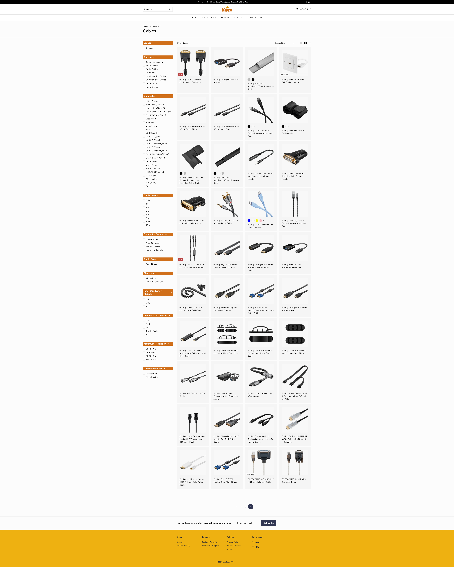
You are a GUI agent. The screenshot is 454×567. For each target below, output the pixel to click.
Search (180, 542)
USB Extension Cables (156, 76)
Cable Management (154, 62)
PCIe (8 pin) (151, 179)
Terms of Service (234, 546)
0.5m (148, 200)
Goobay (149, 48)
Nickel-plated (152, 377)
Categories (209, 18)
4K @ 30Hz (151, 356)
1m (147, 204)
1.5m (148, 207)
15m (148, 225)
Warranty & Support (210, 546)
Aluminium (151, 278)
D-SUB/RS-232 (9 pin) (156, 115)
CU (147, 299)
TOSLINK (150, 122)
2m (147, 211)
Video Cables (152, 65)
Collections (154, 26)
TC (147, 306)
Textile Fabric (152, 331)
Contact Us (255, 18)
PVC (148, 324)
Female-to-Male (153, 246)
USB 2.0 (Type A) (153, 136)
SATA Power (151, 165)
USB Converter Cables (156, 80)
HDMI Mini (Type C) (155, 104)
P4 (147, 186)
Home (195, 18)
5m (147, 218)
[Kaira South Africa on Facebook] (253, 546)
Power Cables (152, 87)
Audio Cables (152, 69)
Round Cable (151, 264)
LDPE (148, 320)
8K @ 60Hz (151, 349)
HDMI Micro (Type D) (155, 108)
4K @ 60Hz (151, 352)
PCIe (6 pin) (151, 175)
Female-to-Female (154, 250)
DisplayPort (151, 119)
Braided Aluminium (154, 282)
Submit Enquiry (183, 546)
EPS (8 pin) (151, 183)
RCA (148, 129)
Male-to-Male (152, 239)
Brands (225, 18)
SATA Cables (151, 83)
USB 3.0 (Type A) (153, 147)
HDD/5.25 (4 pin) (153, 168)
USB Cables (151, 73)
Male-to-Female (153, 243)
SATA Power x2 (153, 161)
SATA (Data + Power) (155, 158)
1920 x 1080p (152, 359)
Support (239, 18)
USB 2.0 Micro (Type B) (156, 144)
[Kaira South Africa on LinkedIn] (257, 546)
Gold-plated (151, 373)
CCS (148, 303)
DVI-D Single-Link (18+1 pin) (159, 112)
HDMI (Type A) (152, 101)
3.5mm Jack (151, 126)
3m (147, 214)
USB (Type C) (152, 133)
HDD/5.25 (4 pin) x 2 (155, 172)
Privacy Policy (233, 542)
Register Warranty (209, 542)
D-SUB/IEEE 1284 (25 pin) (157, 154)
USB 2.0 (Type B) (153, 140)
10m (148, 221)
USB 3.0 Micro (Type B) (156, 151)
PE (147, 327)
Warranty (231, 549)
